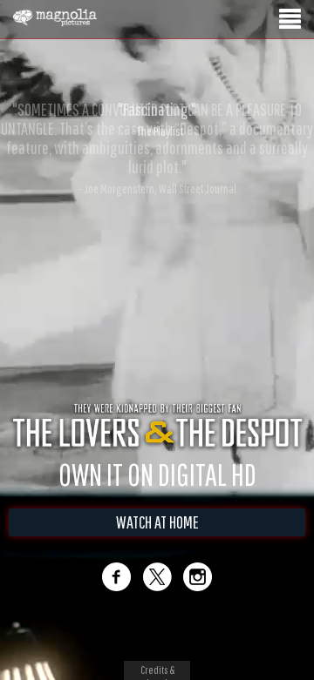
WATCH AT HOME (157, 522)
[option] (157, 119)
